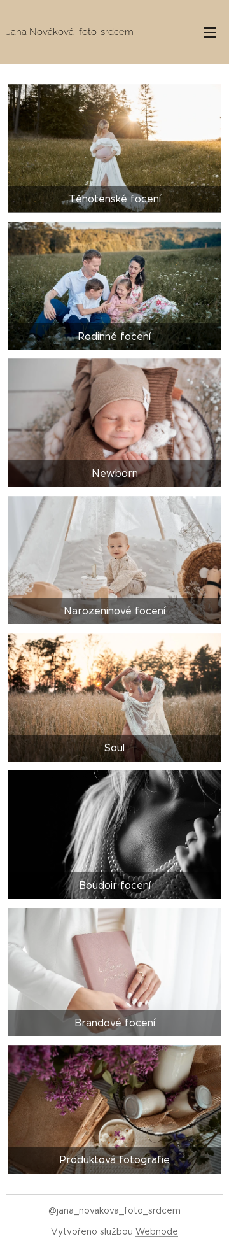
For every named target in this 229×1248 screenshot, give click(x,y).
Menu (210, 32)
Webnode (156, 1231)
